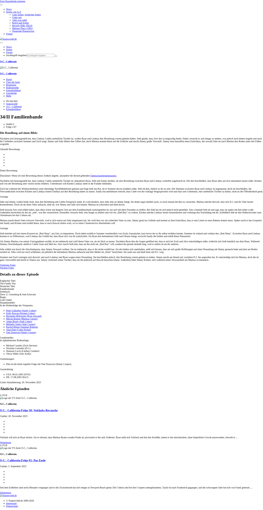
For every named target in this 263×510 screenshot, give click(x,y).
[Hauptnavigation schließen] (1, 4)
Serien (9, 49)
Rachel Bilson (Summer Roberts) (22, 327)
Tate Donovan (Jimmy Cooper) (21, 332)
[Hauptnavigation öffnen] (1, 42)
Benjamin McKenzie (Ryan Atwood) (24, 316)
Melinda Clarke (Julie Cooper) (20, 324)
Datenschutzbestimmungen (103, 175)
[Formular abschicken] (56, 56)
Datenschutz (12, 506)
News (9, 47)
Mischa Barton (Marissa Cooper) (22, 318)
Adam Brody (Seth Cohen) (19, 321)
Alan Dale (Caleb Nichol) (18, 329)
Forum (9, 52)
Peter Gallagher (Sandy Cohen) (21, 310)
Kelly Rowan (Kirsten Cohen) (20, 313)
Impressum (11, 503)
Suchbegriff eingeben (16, 55)
